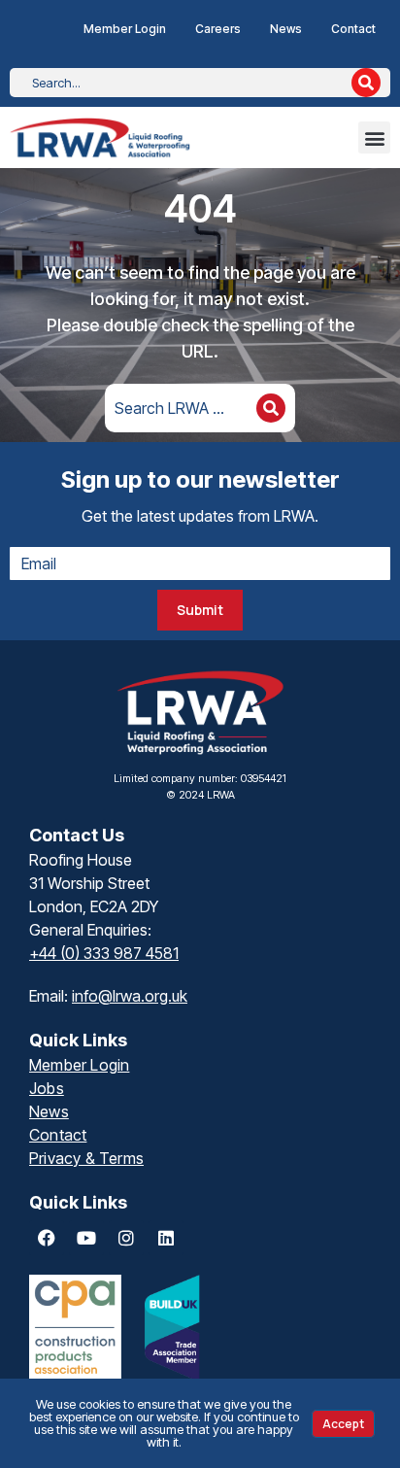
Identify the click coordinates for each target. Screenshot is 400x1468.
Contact (353, 28)
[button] (374, 137)
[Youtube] (86, 1237)
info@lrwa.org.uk (129, 996)
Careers (218, 28)
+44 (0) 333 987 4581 (104, 953)
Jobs (46, 1088)
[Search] (366, 82)
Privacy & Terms (86, 1158)
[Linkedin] (166, 1237)
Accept (343, 1424)
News (286, 28)
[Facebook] (46, 1237)
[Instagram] (126, 1237)
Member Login (124, 28)
